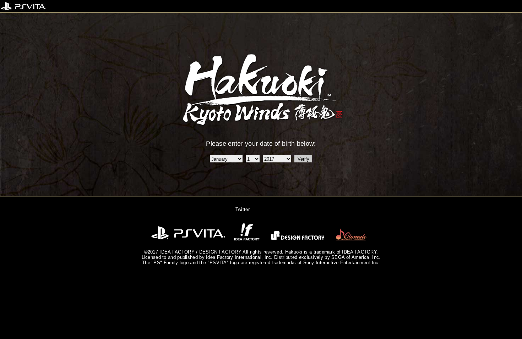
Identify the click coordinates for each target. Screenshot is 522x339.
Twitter (242, 209)
